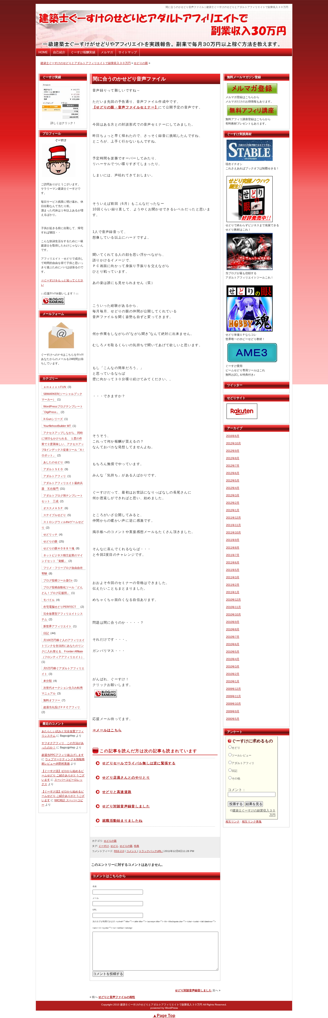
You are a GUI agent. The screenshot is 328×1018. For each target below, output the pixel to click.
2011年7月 (232, 555)
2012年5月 (232, 480)
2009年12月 (233, 688)
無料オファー (51, 700)
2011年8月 (232, 547)
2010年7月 (232, 636)
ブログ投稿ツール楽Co (57, 580)
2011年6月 (232, 562)
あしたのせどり (53, 462)
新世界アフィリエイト (57, 626)
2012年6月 (232, 473)
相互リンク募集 (252, 821)
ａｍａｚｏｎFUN (54, 386)
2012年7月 (232, 465)
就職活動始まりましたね (122, 820)
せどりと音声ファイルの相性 (116, 997)
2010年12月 (233, 599)
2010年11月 (233, 607)
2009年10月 (233, 703)
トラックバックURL (151, 851)
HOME (43, 52)
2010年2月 (232, 673)
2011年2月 (232, 584)
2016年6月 (232, 435)
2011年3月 (232, 577)
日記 (46, 633)
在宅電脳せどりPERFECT (61, 606)
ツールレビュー (241, 755)
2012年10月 (233, 443)
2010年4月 (232, 659)
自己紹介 (59, 52)
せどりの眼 (141, 63)
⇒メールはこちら (107, 730)
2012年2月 (232, 502)
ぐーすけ (104, 846)
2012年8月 (232, 458)
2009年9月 (232, 711)
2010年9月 (232, 621)
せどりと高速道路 (116, 792)
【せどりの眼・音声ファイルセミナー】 (125, 107)
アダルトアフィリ (54, 476)
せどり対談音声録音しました (126, 806)
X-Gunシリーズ (53, 418)
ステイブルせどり (54, 515)
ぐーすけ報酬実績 (83, 52)
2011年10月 (233, 532)
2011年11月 (233, 525)
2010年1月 (232, 681)
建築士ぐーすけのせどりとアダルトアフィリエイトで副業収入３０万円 (85, 63)
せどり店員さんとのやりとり (126, 777)
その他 (236, 778)
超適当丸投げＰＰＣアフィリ (61, 707)
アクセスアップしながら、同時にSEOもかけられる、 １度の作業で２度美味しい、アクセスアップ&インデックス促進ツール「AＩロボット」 (63, 444)
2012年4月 (232, 487)
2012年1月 (232, 510)
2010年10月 (233, 614)
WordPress (171, 1007)
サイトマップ (127, 52)
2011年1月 (232, 592)
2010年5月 (232, 651)
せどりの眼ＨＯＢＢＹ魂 (58, 548)
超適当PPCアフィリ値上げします (63, 754)
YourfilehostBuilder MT (57, 425)
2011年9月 (232, 539)
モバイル (49, 599)
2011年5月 (232, 569)
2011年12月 (233, 517)
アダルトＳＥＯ (53, 469)
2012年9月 (232, 450)
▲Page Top (164, 1015)
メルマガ (107, 52)
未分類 (47, 680)
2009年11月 (233, 696)
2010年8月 (232, 629)
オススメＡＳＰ (53, 508)
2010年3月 (232, 666)
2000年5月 (232, 718)
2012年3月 (232, 495)
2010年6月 (232, 644)
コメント (131, 851)
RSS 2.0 (119, 851)
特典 (136, 846)
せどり (114, 846)
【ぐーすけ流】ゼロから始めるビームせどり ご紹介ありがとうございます (63, 775)
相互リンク (232, 821)
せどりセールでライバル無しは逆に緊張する (139, 763)
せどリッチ (50, 534)
